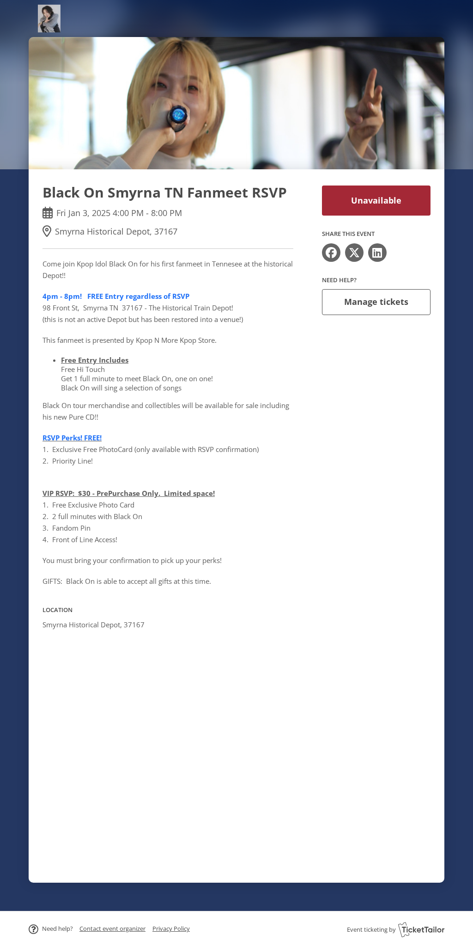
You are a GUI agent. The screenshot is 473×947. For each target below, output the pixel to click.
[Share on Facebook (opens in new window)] (331, 252)
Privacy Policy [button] (171, 928)
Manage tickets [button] (376, 301)
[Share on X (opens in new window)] (354, 252)
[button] (112, 928)
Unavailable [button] (376, 200)
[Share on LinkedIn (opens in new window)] (377, 252)
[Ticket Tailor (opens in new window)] (421, 929)
